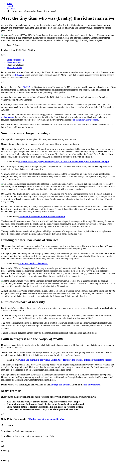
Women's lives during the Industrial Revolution (42, 216)
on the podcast (85, 120)
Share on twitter (14, 62)
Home (9, 3)
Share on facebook (15, 60)
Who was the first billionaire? (33, 263)
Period (10, 6)
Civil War (27, 87)
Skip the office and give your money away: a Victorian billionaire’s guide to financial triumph (64, 161)
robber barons (7, 117)
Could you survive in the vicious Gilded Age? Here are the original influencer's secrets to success (65, 360)
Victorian (11, 8)
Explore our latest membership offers (47, 419)
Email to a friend (14, 67)
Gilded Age (17, 75)
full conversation (92, 384)
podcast (60, 384)
